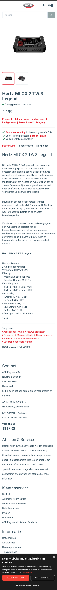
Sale (21, 331)
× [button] (54, 557)
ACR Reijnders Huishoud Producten (20, 522)
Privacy (6, 513)
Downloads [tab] (42, 145)
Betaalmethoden (10, 508)
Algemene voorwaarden (14, 498)
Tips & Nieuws (9, 552)
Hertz (30, 335)
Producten (8, 335)
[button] (28, 585)
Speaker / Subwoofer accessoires (21, 338)
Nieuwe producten (35, 331)
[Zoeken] (51, 15)
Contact (6, 494)
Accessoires (10, 331)
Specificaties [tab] (26, 145)
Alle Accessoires (44, 335)
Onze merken (9, 538)
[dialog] (28, 572)
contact (6, 474)
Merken (20, 335)
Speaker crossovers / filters (17, 341)
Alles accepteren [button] (16, 578)
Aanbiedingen (9, 542)
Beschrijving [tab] (8, 145)
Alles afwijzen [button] (42, 578)
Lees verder (27, 572)
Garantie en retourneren (14, 503)
